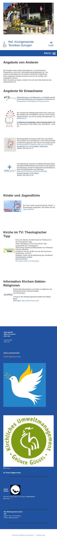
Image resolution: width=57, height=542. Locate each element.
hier (11, 468)
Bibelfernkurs (21, 118)
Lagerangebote (28, 209)
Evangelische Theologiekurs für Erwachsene (33, 101)
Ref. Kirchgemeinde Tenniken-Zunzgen (21, 43)
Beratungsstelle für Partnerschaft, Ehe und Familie (35, 144)
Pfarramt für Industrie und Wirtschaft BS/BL (32, 171)
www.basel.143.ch (8, 355)
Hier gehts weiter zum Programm (27, 261)
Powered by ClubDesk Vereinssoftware (23, 535)
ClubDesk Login (40, 535)
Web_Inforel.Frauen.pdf (30, 301)
